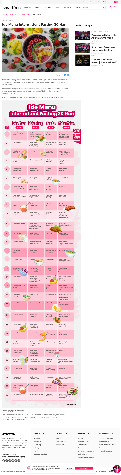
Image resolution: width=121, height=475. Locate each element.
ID (115, 2)
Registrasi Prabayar (85, 448)
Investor (21, 2)
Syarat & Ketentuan (43, 469)
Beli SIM (37, 438)
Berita (93, 31)
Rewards (60, 434)
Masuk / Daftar (113, 7)
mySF (36, 451)
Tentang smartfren (106, 438)
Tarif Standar (82, 445)
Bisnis (13, 2)
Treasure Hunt (61, 442)
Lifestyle (10, 20)
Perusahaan (104, 434)
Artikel (4, 20)
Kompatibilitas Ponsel (86, 457)
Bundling (37, 445)
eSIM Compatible (40, 454)
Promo (58, 438)
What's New (25, 14)
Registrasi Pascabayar (86, 451)
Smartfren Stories (102, 31)
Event (93, 56)
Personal (6, 2)
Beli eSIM (37, 442)
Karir (84, 1)
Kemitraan (77, 1)
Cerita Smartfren (105, 451)
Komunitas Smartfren (107, 445)
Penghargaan (104, 442)
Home (5, 14)
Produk (37, 434)
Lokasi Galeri (107, 1)
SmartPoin (60, 445)
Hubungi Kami (83, 442)
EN (117, 2)
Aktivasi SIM (82, 454)
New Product (95, 43)
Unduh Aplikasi (95, 1)
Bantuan (81, 434)
